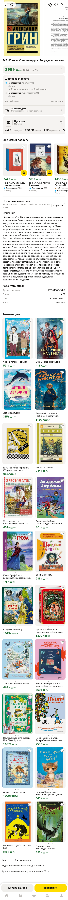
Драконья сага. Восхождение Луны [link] (45, 847)
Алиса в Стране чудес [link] (14, 792)
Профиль (61, 896)
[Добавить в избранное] (56, 5)
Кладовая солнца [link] (44, 467)
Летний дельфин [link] (11, 413)
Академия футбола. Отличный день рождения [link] (49, 522)
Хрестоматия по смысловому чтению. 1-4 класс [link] (15, 522)
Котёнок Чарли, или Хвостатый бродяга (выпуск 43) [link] (50, 793)
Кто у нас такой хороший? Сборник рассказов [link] (16, 468)
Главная (7, 896)
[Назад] (6, 5)
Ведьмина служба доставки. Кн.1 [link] (17, 846)
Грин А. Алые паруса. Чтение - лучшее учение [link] (14, 184)
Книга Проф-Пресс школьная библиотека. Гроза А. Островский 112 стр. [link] (17, 576)
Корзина (47, 896)
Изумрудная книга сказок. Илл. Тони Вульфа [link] (16, 739)
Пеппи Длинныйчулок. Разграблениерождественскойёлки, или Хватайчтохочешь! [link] (50, 739)
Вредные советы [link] (44, 575)
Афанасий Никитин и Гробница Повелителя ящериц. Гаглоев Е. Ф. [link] (47, 414)
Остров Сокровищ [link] (12, 629)
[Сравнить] (50, 5)
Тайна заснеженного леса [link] (16, 683)
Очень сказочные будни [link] (48, 362)
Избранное (34, 896)
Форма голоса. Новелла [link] (15, 362)
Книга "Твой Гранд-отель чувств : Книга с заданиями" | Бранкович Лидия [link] (50, 684)
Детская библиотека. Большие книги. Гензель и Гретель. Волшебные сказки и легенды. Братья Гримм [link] (50, 630)
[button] (34, 69)
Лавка (20, 896)
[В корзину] (24, 173)
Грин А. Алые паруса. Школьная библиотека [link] (39, 184)
